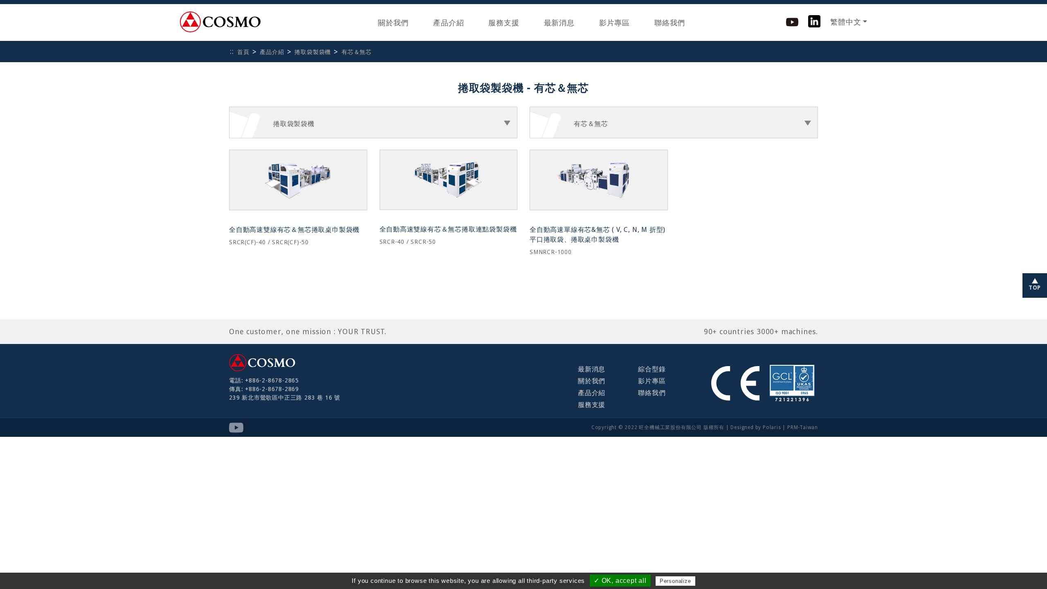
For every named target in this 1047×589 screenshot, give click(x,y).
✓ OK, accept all (620, 580)
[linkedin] (814, 20)
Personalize (675, 581)
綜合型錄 (651, 369)
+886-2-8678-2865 (272, 380)
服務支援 (503, 22)
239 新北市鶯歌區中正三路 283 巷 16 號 (284, 397)
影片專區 (614, 22)
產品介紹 (448, 22)
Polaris (772, 427)
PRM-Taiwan (802, 427)
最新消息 (559, 22)
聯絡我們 (669, 22)
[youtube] (792, 21)
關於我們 (393, 22)
